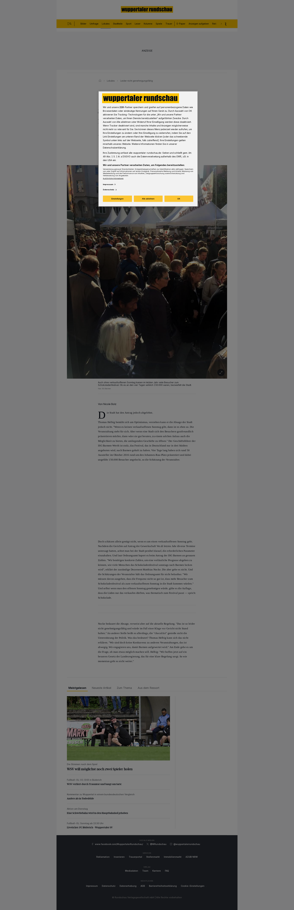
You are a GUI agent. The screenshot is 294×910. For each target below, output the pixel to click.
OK (178, 199)
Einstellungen (117, 199)
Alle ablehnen (148, 199)
